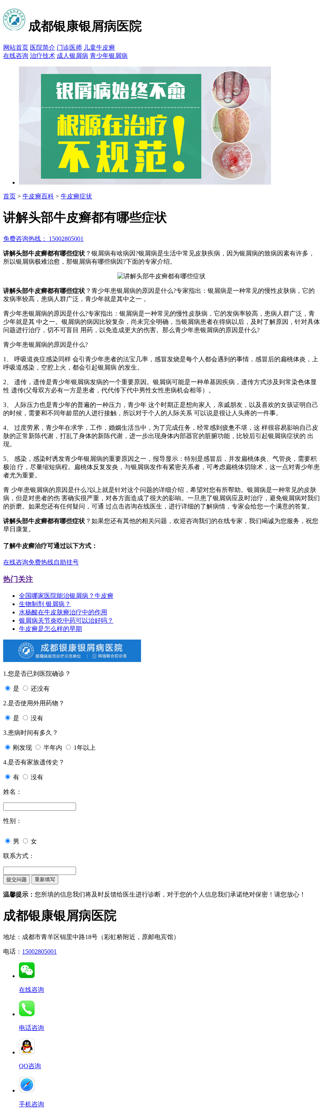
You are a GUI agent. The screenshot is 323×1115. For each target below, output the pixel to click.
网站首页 (15, 47)
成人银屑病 (72, 55)
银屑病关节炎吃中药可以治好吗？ (66, 620)
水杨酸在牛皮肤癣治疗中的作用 (63, 612)
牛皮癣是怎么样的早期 (50, 628)
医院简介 (42, 47)
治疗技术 (42, 55)
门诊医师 (69, 47)
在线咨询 (15, 55)
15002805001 (39, 951)
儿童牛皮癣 (99, 47)
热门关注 (18, 579)
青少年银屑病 (109, 55)
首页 (9, 196)
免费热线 (41, 562)
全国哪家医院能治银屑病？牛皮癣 (66, 595)
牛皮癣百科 (38, 196)
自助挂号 (66, 562)
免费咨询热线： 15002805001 (43, 238)
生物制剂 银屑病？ (45, 604)
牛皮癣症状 (76, 196)
